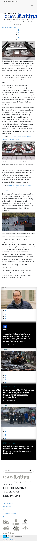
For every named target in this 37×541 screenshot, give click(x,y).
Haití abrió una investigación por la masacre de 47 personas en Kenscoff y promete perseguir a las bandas (18, 450)
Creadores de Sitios (9, 540)
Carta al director (8, 503)
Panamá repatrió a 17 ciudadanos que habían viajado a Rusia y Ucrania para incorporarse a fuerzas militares (18, 393)
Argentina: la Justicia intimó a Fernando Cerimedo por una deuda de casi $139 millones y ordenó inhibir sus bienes (16, 337)
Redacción (6, 500)
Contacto (6, 510)
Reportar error (7, 506)
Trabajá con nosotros (9, 513)
